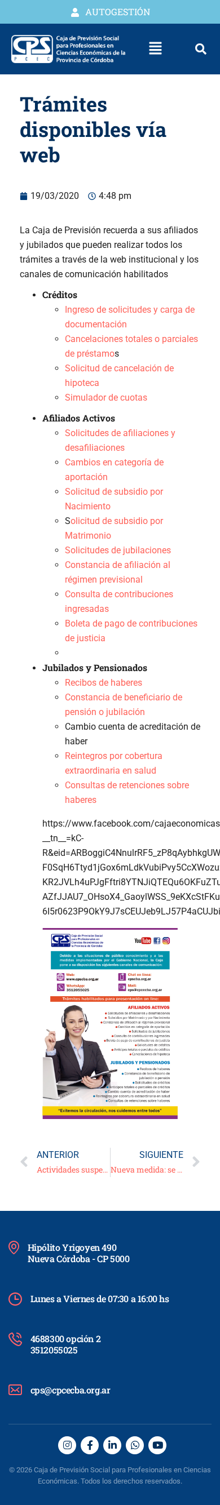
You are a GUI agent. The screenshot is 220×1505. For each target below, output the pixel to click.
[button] (155, 49)
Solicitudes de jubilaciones (118, 550)
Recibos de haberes (103, 682)
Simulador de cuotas (106, 397)
